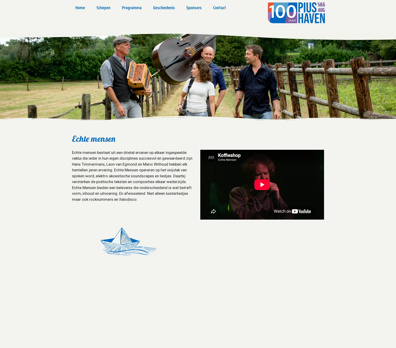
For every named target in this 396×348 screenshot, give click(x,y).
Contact (219, 7)
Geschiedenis (164, 7)
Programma (132, 7)
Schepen (103, 7)
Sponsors (194, 7)
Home (80, 7)
